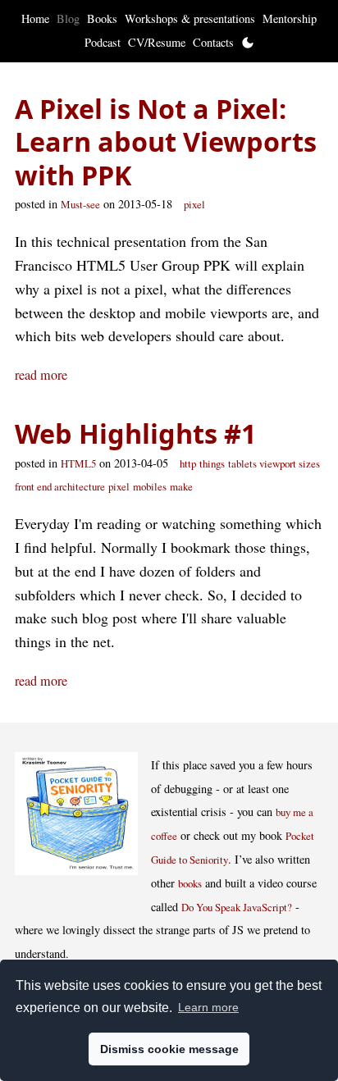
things (212, 463)
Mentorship (290, 18)
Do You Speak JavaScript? (236, 907)
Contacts (213, 42)
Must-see (80, 204)
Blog (68, 18)
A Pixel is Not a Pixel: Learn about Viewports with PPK (166, 141)
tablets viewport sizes (274, 463)
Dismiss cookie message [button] (169, 1049)
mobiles (150, 486)
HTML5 (78, 463)
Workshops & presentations (190, 18)
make (181, 486)
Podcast (102, 42)
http (188, 463)
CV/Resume (156, 42)
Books (102, 18)
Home (35, 18)
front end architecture (60, 486)
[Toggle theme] (247, 42)
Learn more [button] (208, 1007)
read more (41, 375)
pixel (194, 204)
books (190, 883)
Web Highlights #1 (136, 433)
